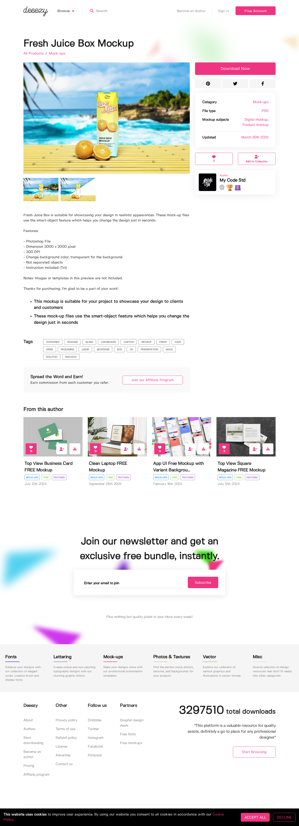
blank (89, 342)
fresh (163, 342)
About (28, 720)
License (61, 746)
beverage (103, 349)
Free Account (255, 11)
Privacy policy (66, 720)
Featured (59, 477)
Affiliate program (36, 774)
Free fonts (128, 734)
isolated (51, 357)
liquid (85, 349)
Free (46, 477)
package (72, 342)
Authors (29, 729)
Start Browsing (254, 752)
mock (169, 349)
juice (177, 342)
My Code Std (233, 180)
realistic (71, 357)
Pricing (28, 766)
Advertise (63, 755)
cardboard (108, 342)
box (119, 349)
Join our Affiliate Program (152, 380)
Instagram (96, 737)
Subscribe (203, 582)
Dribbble (94, 720)
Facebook (95, 746)
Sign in (223, 11)
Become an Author (191, 11)
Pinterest (95, 755)
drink (49, 349)
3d (131, 349)
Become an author (32, 754)
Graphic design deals (131, 723)
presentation (149, 349)
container (53, 342)
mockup (146, 342)
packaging (67, 349)
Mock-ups (57, 53)
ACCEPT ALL (255, 817)
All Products (34, 53)
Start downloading (33, 740)
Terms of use (65, 729)
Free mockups (131, 743)
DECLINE (284, 817)
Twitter (93, 729)
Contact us (64, 764)
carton (129, 342)
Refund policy (66, 737)
